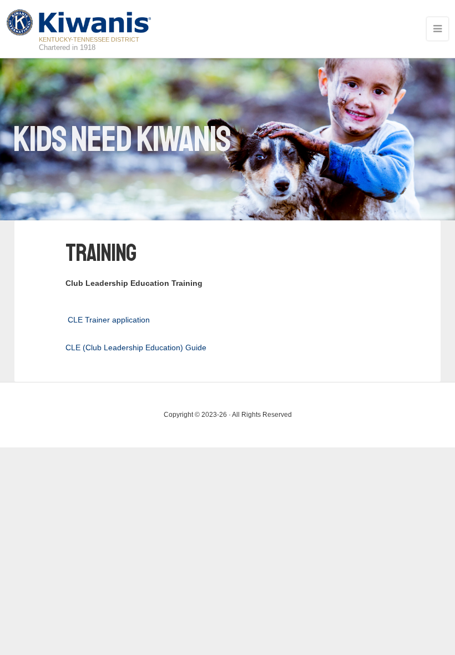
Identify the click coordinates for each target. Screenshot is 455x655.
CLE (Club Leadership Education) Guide (135, 347)
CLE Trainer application (109, 319)
